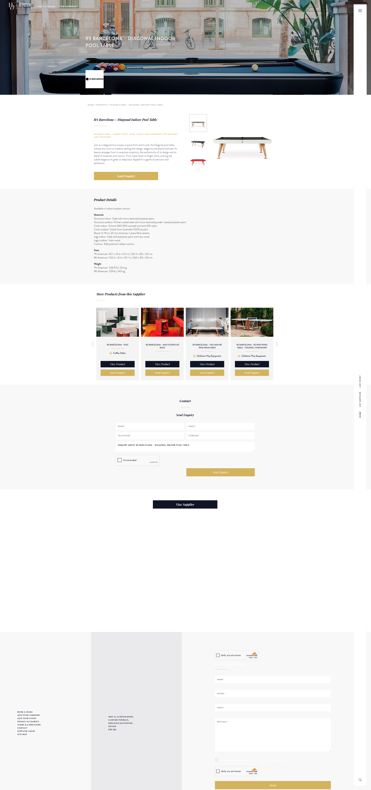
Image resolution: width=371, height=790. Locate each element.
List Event (360, 381)
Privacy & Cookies (28, 721)
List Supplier (360, 399)
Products (102, 104)
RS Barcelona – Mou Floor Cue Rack (162, 346)
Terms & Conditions (29, 724)
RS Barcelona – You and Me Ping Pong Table (207, 346)
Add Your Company (28, 715)
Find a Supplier (46, 6)
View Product (117, 364)
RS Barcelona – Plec (118, 344)
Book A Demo (25, 712)
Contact (22, 728)
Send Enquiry (126, 176)
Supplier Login (26, 731)
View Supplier (185, 504)
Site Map (22, 734)
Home (91, 104)
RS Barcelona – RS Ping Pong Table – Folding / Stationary (252, 346)
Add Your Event (26, 718)
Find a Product (69, 6)
